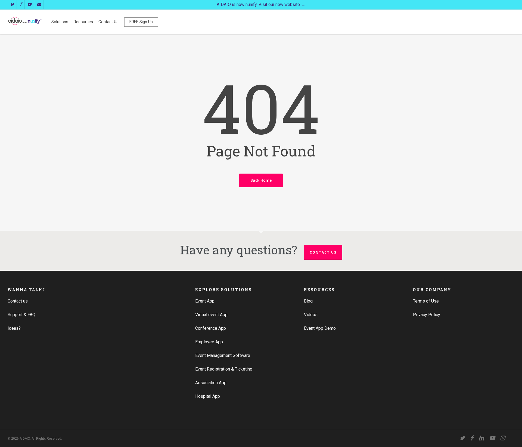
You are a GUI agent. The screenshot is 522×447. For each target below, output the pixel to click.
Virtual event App (211, 314)
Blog (308, 301)
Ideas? (14, 328)
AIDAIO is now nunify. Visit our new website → (261, 4)
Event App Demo (320, 328)
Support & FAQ (21, 314)
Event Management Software (222, 355)
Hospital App (207, 396)
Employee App (209, 341)
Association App (210, 382)
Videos (311, 314)
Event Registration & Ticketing (223, 369)
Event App (205, 301)
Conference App (210, 328)
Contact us (323, 252)
